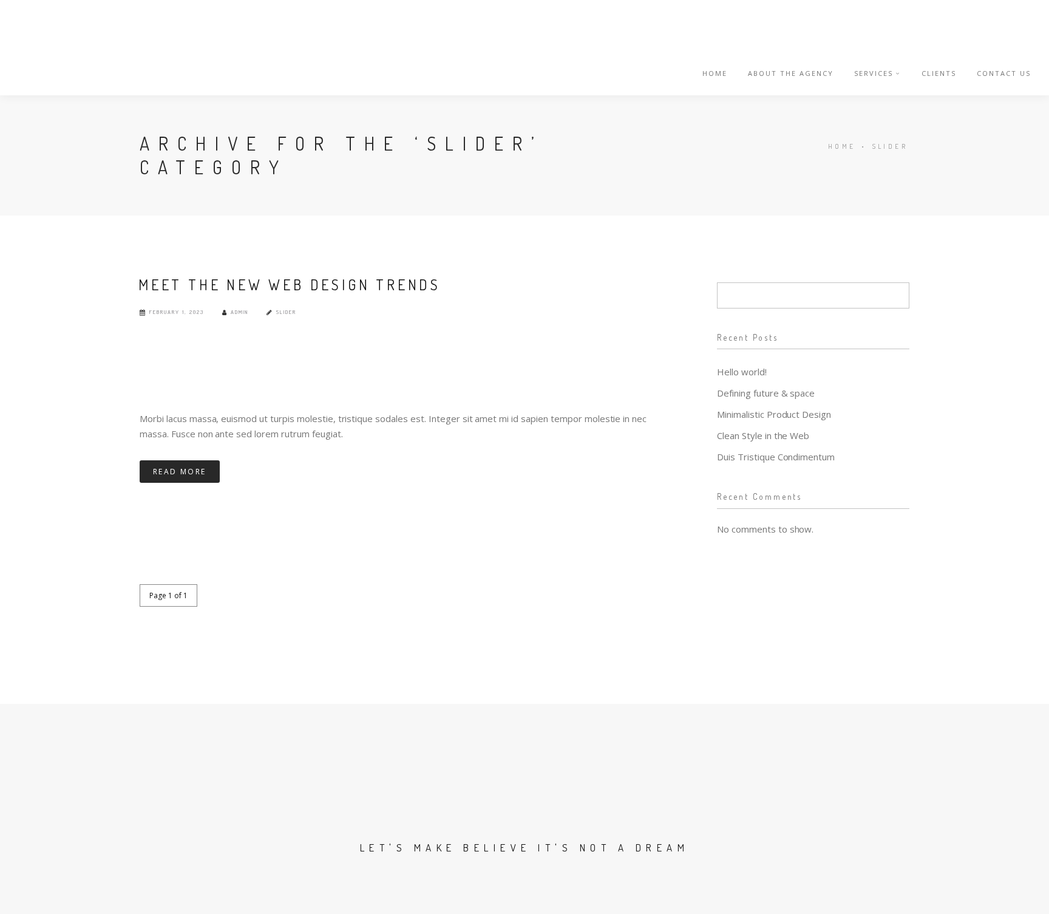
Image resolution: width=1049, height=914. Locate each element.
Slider (890, 146)
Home (714, 73)
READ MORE (179, 471)
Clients (939, 73)
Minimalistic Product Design (774, 414)
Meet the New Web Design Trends (289, 284)
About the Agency (790, 73)
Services (873, 73)
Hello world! (742, 372)
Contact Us (1004, 73)
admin (239, 312)
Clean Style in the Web (763, 435)
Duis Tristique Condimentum (776, 457)
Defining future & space (766, 393)
